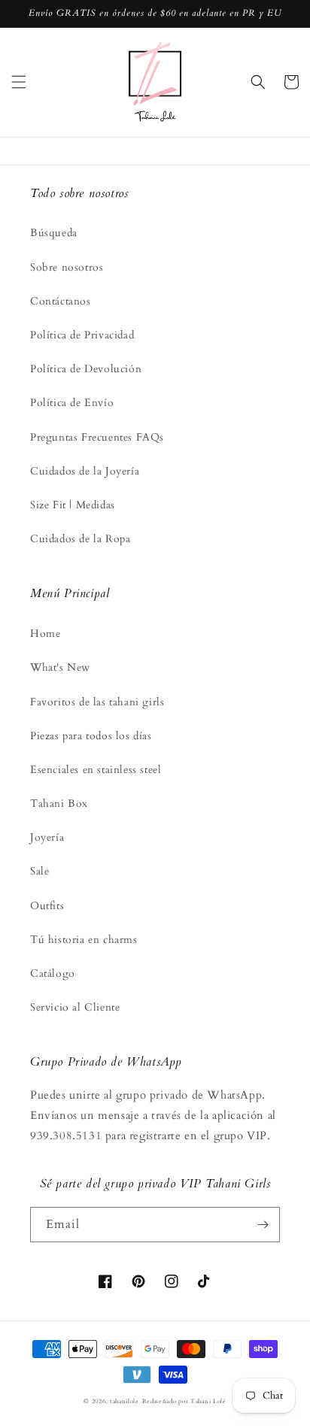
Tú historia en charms (84, 939)
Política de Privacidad (82, 335)
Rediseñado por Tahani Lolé (184, 1401)
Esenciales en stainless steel (95, 770)
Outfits (47, 906)
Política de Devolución (85, 369)
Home (45, 633)
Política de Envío (72, 403)
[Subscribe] (262, 1224)
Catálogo (52, 973)
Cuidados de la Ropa (80, 539)
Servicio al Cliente (75, 1007)
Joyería (47, 837)
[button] (18, 82)
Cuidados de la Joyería (84, 471)
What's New (60, 667)
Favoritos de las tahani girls (97, 702)
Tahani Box (59, 803)
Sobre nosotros (66, 267)
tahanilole (124, 1401)
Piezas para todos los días (91, 736)
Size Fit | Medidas (72, 505)
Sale (39, 871)
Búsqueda (54, 233)
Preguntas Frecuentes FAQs (97, 437)
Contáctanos (60, 301)
